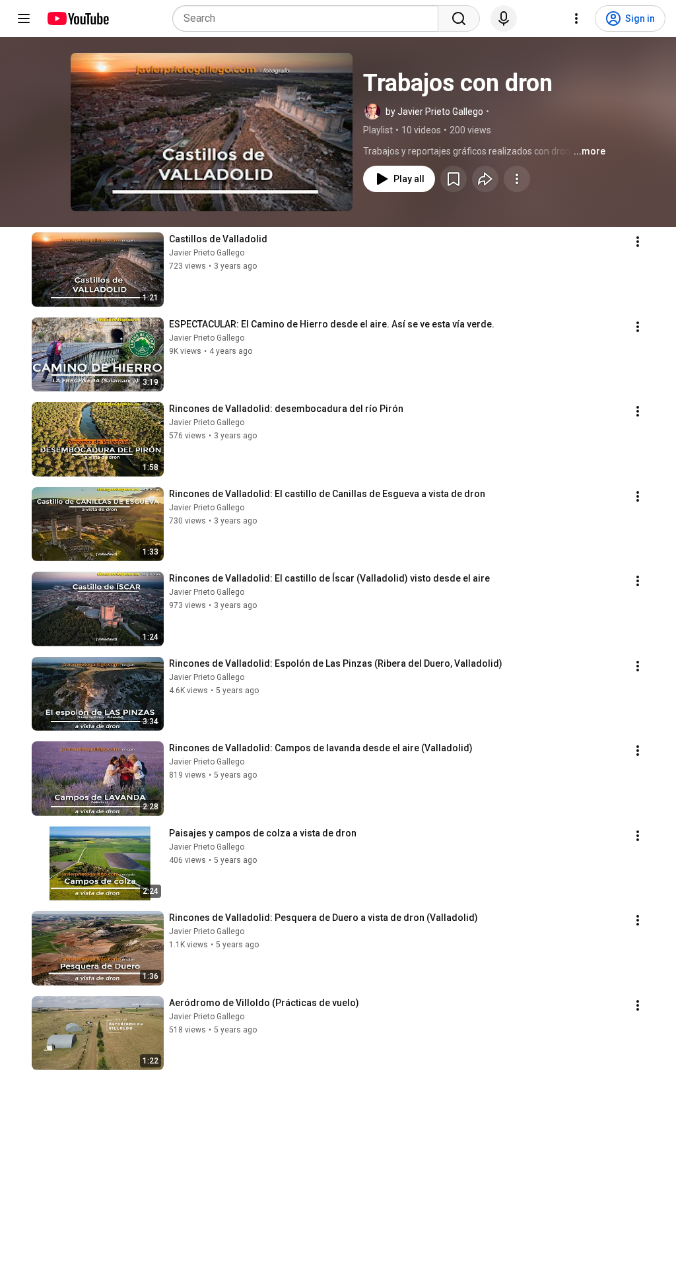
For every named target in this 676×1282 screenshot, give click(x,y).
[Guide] (24, 18)
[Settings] (576, 18)
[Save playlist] (453, 179)
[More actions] (517, 179)
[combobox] (309, 18)
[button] (212, 132)
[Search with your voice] (503, 18)
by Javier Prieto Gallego (434, 111)
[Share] (485, 179)
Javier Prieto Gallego (206, 252)
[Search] (459, 18)
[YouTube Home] (77, 18)
